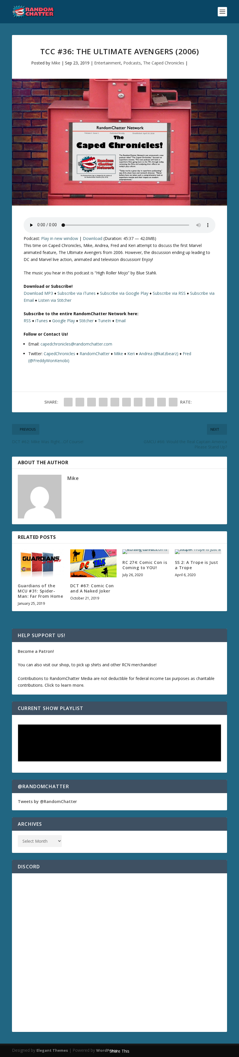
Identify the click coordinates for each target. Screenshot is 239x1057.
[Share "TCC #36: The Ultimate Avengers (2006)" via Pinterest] (115, 402)
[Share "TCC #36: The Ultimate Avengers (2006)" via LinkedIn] (126, 402)
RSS (27, 320)
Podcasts (132, 63)
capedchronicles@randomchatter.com (76, 344)
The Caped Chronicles (163, 63)
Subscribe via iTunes (76, 293)
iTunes (41, 320)
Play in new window (59, 238)
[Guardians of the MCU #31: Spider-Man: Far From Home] (41, 563)
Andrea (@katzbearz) (158, 353)
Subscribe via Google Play (124, 293)
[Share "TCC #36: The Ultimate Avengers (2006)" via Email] (161, 402)
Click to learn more (64, 685)
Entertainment (107, 63)
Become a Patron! (36, 651)
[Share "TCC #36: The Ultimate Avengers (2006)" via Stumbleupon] (150, 402)
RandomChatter (95, 353)
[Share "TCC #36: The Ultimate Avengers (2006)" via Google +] (91, 402)
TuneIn (104, 320)
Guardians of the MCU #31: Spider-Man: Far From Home (40, 591)
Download (92, 238)
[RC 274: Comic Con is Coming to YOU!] (145, 551)
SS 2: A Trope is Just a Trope (196, 565)
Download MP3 (38, 293)
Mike (55, 63)
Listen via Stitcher (54, 300)
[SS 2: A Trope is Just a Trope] (198, 551)
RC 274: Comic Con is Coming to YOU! (144, 565)
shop (64, 664)
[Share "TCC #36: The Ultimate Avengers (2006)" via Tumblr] (103, 402)
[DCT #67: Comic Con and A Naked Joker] (93, 563)
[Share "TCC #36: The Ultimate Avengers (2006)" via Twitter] (80, 402)
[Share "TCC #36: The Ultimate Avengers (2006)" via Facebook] (68, 402)
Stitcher (86, 320)
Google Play (63, 320)
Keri (131, 353)
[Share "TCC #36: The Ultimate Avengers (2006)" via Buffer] (138, 402)
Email (120, 320)
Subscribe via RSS (169, 293)
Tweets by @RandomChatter (47, 801)
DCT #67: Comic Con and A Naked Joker (92, 588)
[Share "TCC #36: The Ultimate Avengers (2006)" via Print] (173, 402)
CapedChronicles (59, 353)
